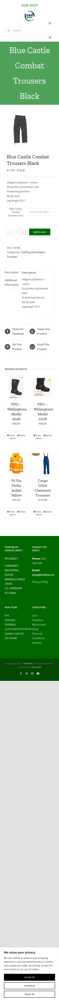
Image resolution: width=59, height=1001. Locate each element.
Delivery (37, 643)
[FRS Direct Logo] (29, 12)
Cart (34, 615)
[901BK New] (29, 130)
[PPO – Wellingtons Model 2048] (16, 387)
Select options (12, 437)
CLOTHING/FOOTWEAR (16, 629)
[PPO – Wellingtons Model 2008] (42, 387)
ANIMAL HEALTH (14, 633)
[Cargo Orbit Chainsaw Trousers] (42, 463)
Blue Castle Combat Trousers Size (15, 212)
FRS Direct (28, 663)
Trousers (12, 256)
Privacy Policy (40, 582)
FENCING (10, 620)
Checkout (37, 620)
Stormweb (36, 667)
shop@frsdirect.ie (43, 575)
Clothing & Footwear (33, 252)
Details (22, 435)
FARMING (10, 624)
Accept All (29, 977)
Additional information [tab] (11, 282)
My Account (39, 624)
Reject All (29, 994)
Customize (29, 985)
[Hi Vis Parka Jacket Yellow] (16, 463)
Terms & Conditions (38, 636)
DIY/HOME (11, 638)
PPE (7, 615)
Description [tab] (11, 272)
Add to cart (40, 231)
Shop (35, 629)
